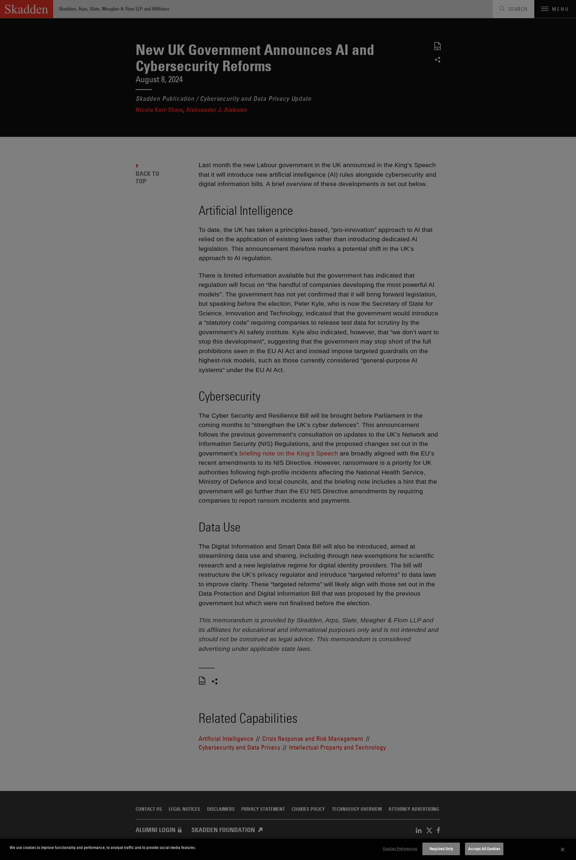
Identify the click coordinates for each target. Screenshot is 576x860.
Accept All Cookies (484, 848)
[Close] (562, 849)
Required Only (441, 848)
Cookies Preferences (400, 848)
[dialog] (288, 849)
